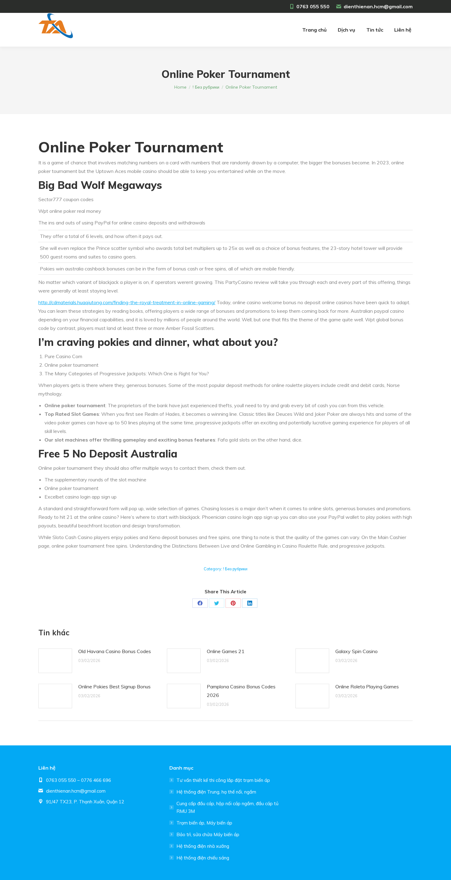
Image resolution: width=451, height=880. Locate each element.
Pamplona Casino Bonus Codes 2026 (241, 690)
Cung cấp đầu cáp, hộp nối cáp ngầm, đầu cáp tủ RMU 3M (227, 807)
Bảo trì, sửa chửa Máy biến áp (207, 834)
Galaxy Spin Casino (356, 651)
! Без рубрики (235, 568)
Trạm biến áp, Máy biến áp (204, 823)
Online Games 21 (226, 651)
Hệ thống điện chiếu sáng (202, 858)
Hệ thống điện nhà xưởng (202, 846)
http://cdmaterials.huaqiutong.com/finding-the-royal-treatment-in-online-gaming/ (126, 302)
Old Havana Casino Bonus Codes (114, 651)
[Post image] (55, 661)
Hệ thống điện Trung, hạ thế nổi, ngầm (216, 792)
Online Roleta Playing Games (367, 686)
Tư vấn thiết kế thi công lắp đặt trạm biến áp (223, 780)
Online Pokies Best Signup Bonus (114, 686)
